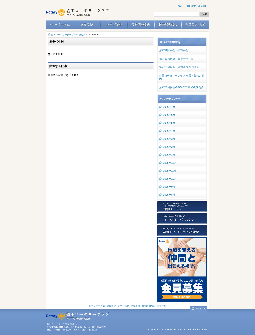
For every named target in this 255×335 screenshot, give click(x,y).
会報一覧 (161, 305)
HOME (179, 6)
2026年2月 (169, 146)
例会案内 (135, 305)
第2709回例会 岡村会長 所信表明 (179, 67)
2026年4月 (169, 130)
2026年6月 (169, 114)
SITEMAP (191, 6)
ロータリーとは (97, 305)
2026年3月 (169, 138)
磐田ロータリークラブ (62, 34)
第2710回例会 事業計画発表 (176, 58)
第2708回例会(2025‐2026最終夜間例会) (182, 87)
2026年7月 (169, 106)
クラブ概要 (123, 305)
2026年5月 (169, 122)
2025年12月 (170, 162)
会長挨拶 (111, 305)
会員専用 (202, 6)
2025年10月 (170, 178)
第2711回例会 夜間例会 (173, 50)
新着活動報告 (148, 305)
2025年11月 (169, 170)
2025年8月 (169, 194)
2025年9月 (169, 186)
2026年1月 (169, 154)
